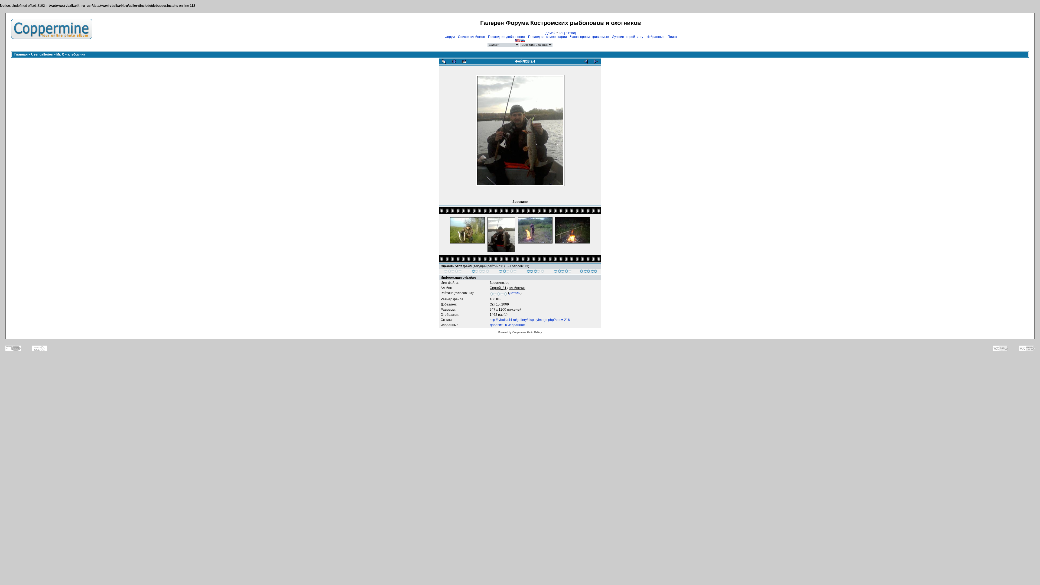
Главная (21, 54)
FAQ (562, 33)
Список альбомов (471, 37)
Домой (550, 33)
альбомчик (76, 54)
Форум (450, 37)
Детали (515, 293)
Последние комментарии (547, 37)
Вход (572, 33)
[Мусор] (453, 272)
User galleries (42, 54)
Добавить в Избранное (507, 325)
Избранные (655, 37)
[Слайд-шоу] (464, 61)
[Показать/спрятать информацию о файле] (454, 61)
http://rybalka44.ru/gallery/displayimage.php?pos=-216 (530, 320)
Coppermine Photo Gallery (527, 332)
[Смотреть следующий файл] (596, 61)
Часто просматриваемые (589, 37)
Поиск (672, 37)
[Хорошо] (535, 272)
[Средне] (508, 272)
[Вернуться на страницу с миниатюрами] (444, 61)
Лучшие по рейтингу (627, 37)
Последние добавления (506, 37)
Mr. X (60, 54)
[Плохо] (480, 272)
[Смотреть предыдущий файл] (586, 61)
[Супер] (588, 272)
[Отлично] (563, 272)
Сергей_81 (498, 288)
